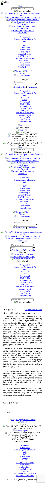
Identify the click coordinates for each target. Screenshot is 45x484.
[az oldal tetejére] (22, 128)
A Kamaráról (25, 91)
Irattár (25, 95)
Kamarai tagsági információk (25, 93)
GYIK (24, 100)
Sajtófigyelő (25, 458)
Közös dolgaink (25, 106)
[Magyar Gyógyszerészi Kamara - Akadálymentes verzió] (22, 15)
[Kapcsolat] (22, 422)
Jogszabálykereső (25, 108)
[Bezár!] (22, 4)
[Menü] (22, 132)
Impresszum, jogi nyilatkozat (25, 473)
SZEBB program (24, 471)
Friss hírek (25, 97)
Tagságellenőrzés (24, 121)
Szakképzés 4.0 (25, 115)
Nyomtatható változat (33, 310)
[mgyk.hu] (22, 6)
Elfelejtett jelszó (20, 87)
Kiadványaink (25, 102)
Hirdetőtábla (25, 104)
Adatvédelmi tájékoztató (25, 476)
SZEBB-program (24, 111)
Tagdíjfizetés (25, 119)
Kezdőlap (25, 445)
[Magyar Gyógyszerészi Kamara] (23, 420)
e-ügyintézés (25, 117)
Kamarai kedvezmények (25, 113)
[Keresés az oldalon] (22, 11)
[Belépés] (36, 84)
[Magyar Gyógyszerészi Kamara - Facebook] (22, 18)
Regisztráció (32, 87)
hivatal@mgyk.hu (25, 430)
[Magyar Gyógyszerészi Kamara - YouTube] (22, 20)
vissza (8, 412)
